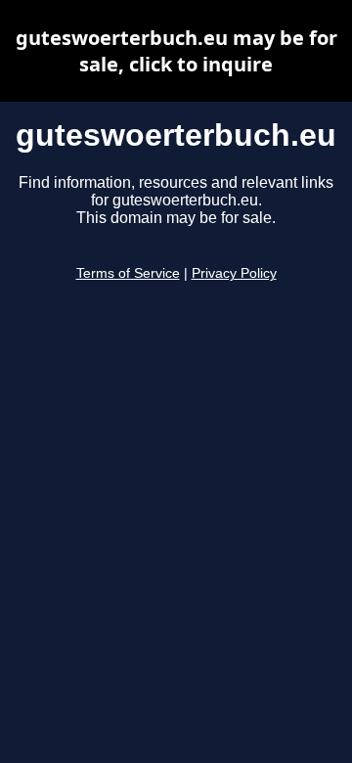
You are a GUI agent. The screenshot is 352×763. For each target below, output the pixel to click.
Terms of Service (128, 273)
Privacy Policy (234, 273)
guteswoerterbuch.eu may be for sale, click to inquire (176, 50)
